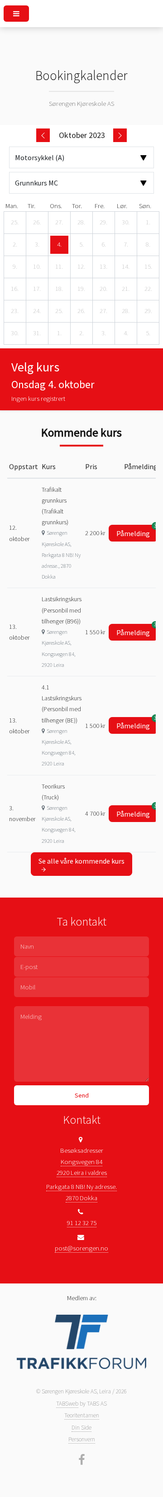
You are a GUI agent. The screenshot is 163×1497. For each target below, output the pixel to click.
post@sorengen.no (81, 1248)
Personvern (81, 1439)
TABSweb (67, 1403)
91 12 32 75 (81, 1223)
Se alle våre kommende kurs (81, 860)
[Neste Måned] (120, 135)
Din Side (81, 1427)
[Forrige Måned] (43, 135)
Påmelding (137, 531)
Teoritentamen (81, 1415)
